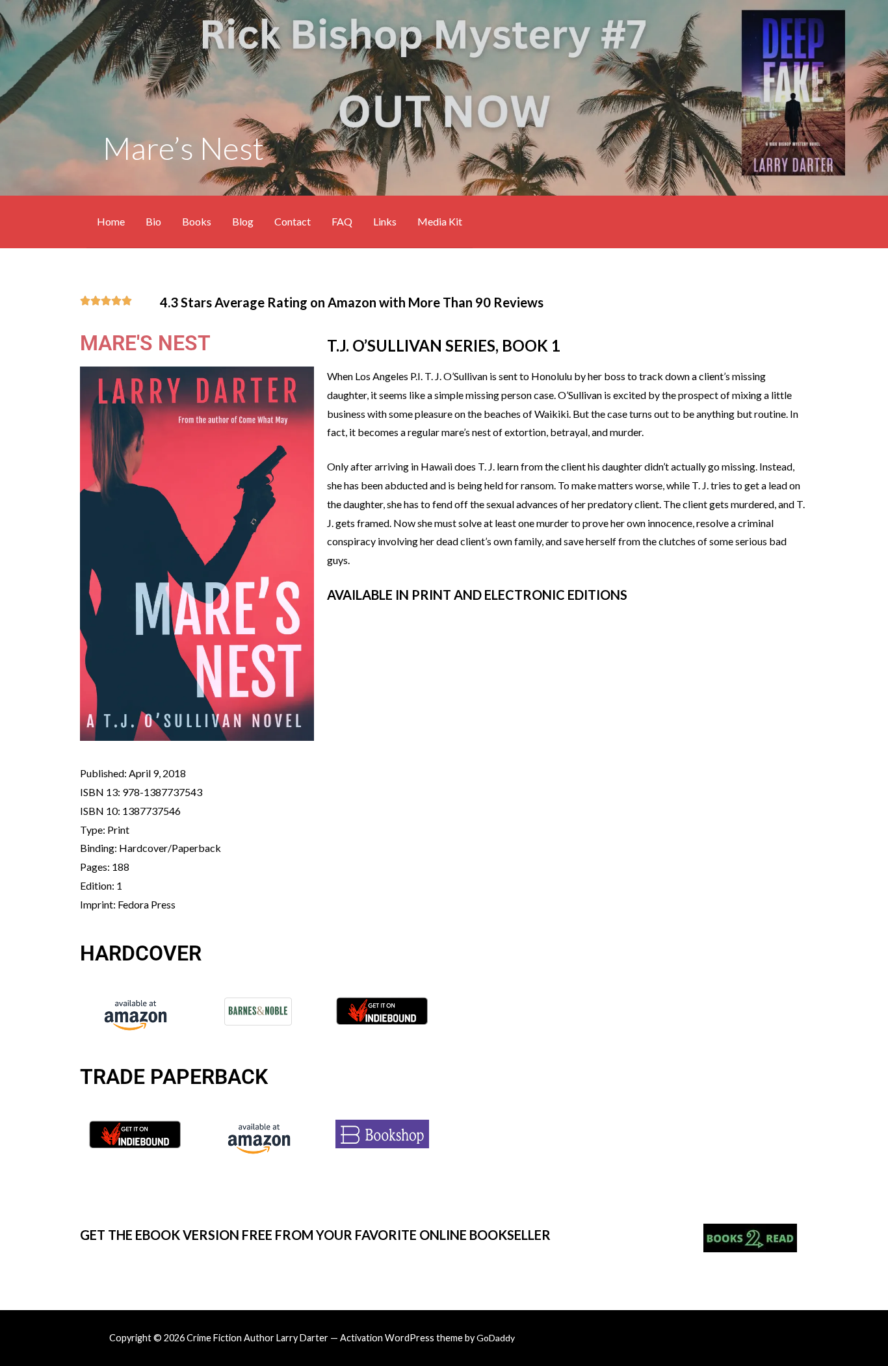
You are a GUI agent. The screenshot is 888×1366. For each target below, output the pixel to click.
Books (196, 221)
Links (385, 221)
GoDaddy (496, 1337)
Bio (153, 221)
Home (111, 221)
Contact (292, 221)
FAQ (342, 221)
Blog (243, 221)
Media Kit (439, 221)
